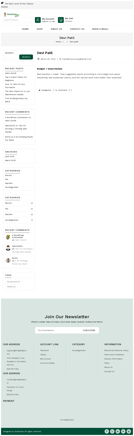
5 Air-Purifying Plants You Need (16, 100)
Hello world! (10, 73)
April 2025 (9, 156)
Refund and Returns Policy (116, 350)
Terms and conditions (114, 355)
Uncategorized (11, 187)
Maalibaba (19, 431)
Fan (6, 179)
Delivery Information (113, 359)
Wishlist (4, 7)
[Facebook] (107, 431)
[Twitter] (112, 431)
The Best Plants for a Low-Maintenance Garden (18, 92)
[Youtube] (129, 431)
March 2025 (10, 160)
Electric (8, 175)
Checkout (44, 350)
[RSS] (123, 431)
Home (25, 29)
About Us (56, 29)
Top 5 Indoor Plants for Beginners (16, 78)
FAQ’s (106, 363)
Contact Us (77, 29)
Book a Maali (100, 29)
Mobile (11, 287)
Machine (8, 183)
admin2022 (10, 125)
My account (45, 359)
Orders (43, 355)
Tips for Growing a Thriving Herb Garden (16, 128)
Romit (7, 137)
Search (29, 20)
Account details (47, 363)
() (69, 19)
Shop (40, 29)
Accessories (13, 282)
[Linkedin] (118, 431)
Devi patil (45, 53)
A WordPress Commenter (16, 117)
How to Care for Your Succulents (15, 85)
